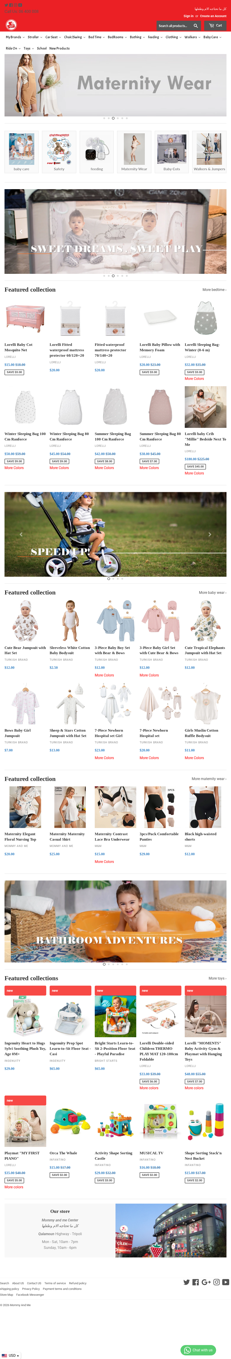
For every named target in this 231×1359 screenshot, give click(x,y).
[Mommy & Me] (60, 25)
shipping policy (9, 1289)
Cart (218, 25)
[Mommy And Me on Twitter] (7, 5)
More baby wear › (212, 592)
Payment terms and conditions (62, 1289)
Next (219, 82)
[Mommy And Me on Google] (206, 1284)
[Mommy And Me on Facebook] (11, 5)
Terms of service (55, 1283)
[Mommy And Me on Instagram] (16, 5)
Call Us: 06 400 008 (22, 11)
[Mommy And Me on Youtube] (20, 5)
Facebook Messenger (30, 1294)
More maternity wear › (209, 779)
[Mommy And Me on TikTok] (225, 1284)
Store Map (6, 1294)
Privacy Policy (31, 1289)
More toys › (217, 978)
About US (18, 1283)
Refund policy (77, 1283)
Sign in (189, 16)
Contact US (34, 1283)
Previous (12, 82)
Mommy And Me (20, 1305)
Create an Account (213, 16)
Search (4, 1283)
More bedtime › (214, 290)
